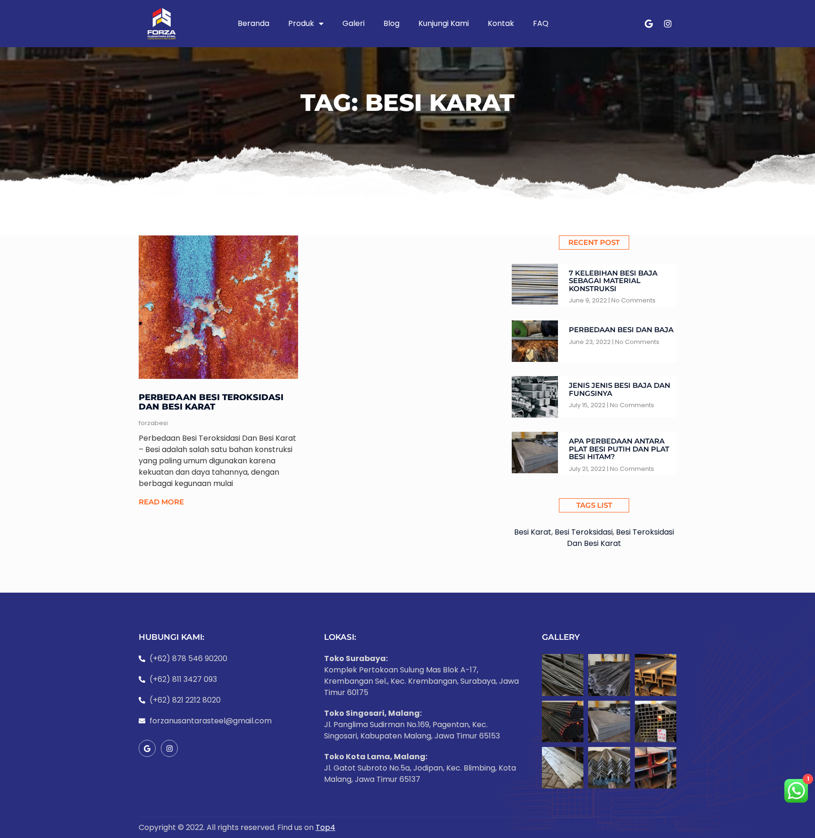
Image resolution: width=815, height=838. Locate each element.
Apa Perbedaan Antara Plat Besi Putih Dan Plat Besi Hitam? (619, 448)
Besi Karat (532, 532)
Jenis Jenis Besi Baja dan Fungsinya (619, 389)
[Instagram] (667, 23)
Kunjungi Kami (443, 23)
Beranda (253, 23)
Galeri (353, 23)
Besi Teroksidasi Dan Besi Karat (620, 538)
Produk (301, 23)
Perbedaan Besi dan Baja (621, 329)
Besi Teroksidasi (584, 532)
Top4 (325, 827)
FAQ (541, 23)
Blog (391, 23)
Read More (161, 501)
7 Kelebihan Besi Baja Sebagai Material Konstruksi (613, 280)
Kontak (501, 23)
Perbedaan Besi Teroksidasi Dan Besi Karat (211, 402)
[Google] (648, 23)
